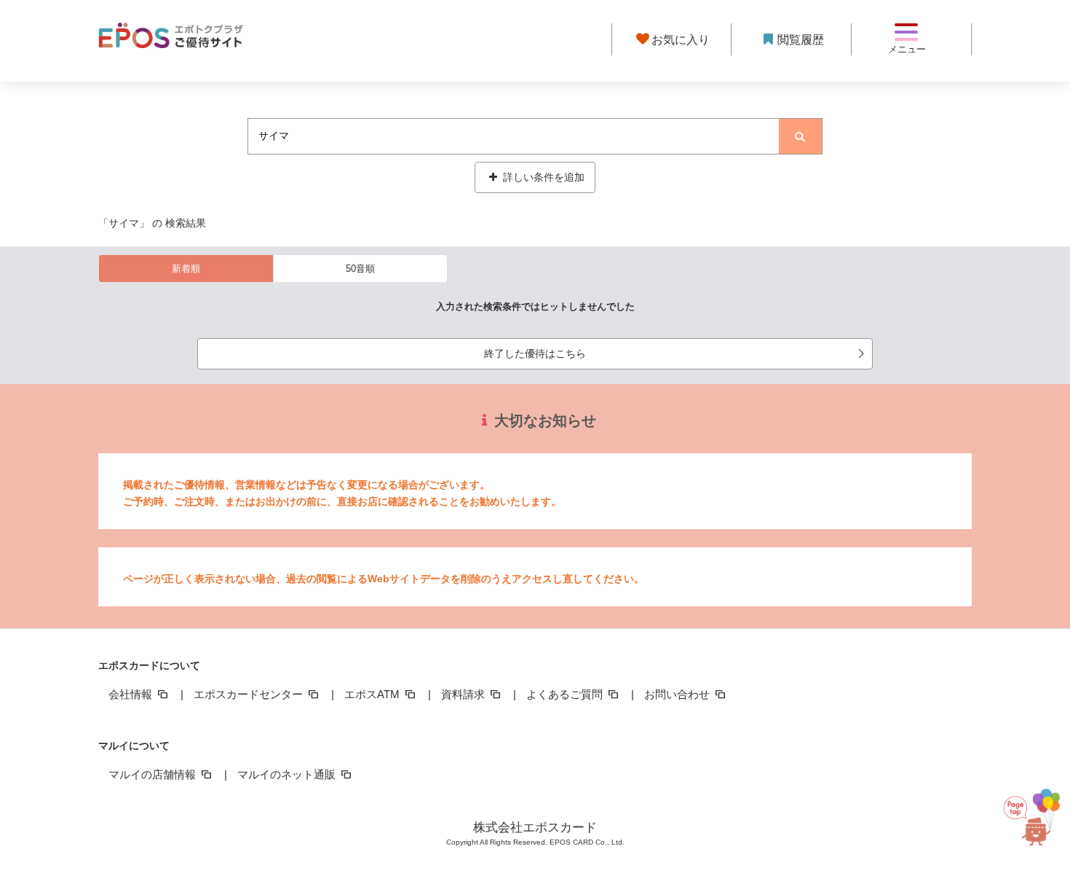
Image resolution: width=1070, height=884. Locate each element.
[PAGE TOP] (1030, 818)
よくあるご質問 (566, 694)
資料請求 (464, 694)
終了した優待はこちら (535, 353)
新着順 (186, 268)
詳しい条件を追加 (542, 177)
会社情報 (131, 694)
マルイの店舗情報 (153, 774)
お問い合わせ (678, 694)
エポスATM (373, 694)
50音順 (360, 268)
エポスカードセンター (250, 694)
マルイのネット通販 (287, 774)
